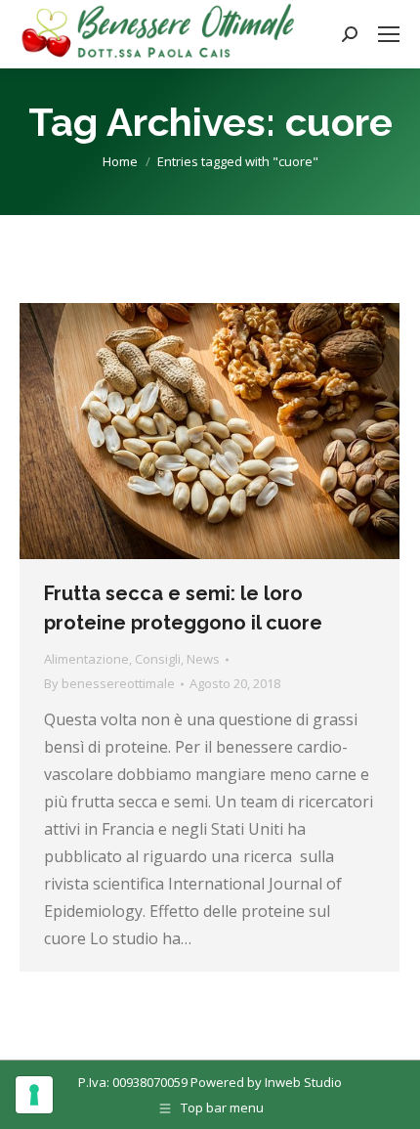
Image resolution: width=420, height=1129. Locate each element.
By (109, 683)
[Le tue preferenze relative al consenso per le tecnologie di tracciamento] (34, 1094)
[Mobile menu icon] (388, 34)
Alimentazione (86, 659)
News (203, 659)
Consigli (158, 659)
